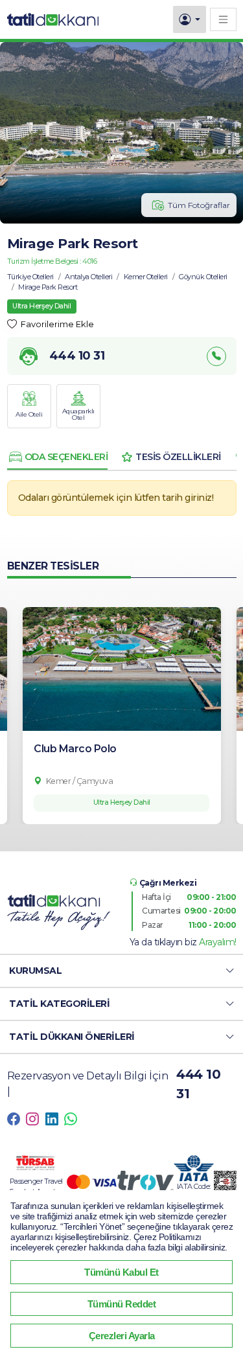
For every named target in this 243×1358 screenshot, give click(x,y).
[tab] (57, 456)
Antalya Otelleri (88, 276)
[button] (121, 970)
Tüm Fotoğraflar (199, 205)
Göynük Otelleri (203, 276)
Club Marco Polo (75, 748)
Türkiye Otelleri (30, 276)
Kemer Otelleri (146, 276)
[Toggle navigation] (223, 19)
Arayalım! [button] (218, 942)
